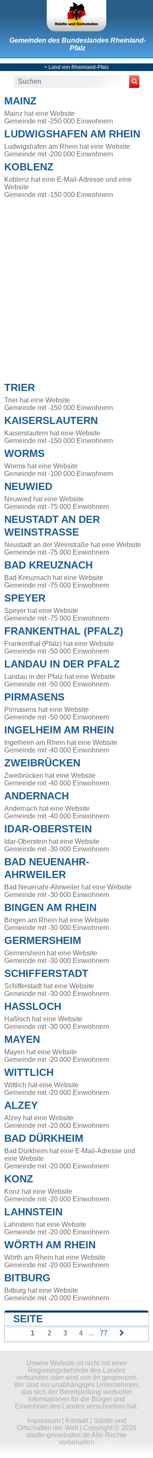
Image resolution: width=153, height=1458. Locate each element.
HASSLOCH (32, 1006)
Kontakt (76, 1420)
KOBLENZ (29, 166)
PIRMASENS (34, 697)
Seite (28, 1318)
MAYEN (22, 1039)
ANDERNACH (36, 795)
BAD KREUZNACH (48, 565)
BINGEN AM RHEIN (50, 907)
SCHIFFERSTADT (46, 973)
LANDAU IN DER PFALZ (62, 664)
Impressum (43, 1420)
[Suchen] (134, 81)
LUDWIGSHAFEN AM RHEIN (72, 134)
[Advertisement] (76, 288)
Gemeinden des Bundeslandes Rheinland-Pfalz (77, 44)
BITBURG (27, 1277)
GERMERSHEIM (42, 940)
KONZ (18, 1178)
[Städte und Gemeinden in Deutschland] (76, 15)
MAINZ (20, 101)
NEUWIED (28, 486)
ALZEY (21, 1105)
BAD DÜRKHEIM (43, 1138)
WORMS (24, 453)
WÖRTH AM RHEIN (50, 1244)
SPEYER (24, 598)
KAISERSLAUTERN (51, 420)
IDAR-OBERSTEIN (48, 828)
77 (104, 1333)
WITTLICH (29, 1072)
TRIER (19, 387)
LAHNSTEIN (33, 1211)
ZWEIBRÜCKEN (42, 763)
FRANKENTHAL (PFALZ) (63, 631)
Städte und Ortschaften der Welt (71, 1424)
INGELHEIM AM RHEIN (59, 730)
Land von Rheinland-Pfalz (78, 67)
